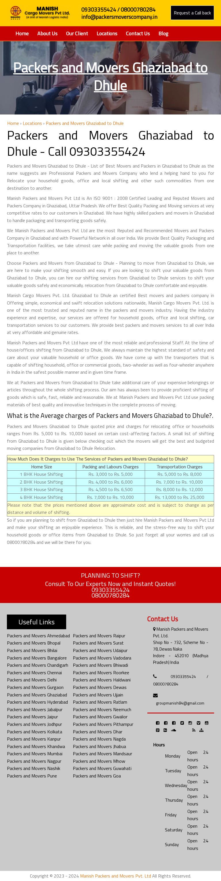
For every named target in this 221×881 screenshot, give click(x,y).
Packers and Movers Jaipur (32, 716)
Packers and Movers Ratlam (100, 701)
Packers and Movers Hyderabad (37, 701)
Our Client (77, 33)
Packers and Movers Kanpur (34, 738)
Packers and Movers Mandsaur (102, 753)
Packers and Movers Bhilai (32, 650)
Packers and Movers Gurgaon (35, 687)
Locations (107, 33)
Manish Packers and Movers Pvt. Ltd (115, 875)
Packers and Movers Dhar (97, 731)
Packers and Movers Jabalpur (34, 709)
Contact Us (138, 33)
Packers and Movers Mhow (99, 761)
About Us (47, 33)
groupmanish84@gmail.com (180, 703)
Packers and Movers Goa (97, 775)
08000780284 (110, 595)
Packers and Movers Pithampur (103, 724)
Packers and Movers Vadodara (102, 657)
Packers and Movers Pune (32, 775)
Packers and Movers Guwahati (102, 768)
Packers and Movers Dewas (100, 687)
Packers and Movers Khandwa (36, 746)
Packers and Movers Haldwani (102, 679)
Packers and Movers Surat (98, 642)
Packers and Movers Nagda (99, 738)
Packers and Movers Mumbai (34, 753)
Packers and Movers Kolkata (34, 731)
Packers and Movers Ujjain (98, 694)
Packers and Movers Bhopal (33, 642)
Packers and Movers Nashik (33, 768)
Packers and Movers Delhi (32, 679)
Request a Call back (192, 12)
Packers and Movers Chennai (34, 672)
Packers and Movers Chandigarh (37, 665)
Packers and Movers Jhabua (99, 746)
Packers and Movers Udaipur (100, 650)
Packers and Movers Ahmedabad (38, 635)
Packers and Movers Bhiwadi (100, 665)
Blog (163, 33)
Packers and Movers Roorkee (101, 672)
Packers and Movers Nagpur (34, 761)
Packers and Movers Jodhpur (34, 724)
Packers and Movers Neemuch (102, 709)
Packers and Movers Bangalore (37, 657)
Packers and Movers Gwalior (100, 716)
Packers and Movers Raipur (99, 635)
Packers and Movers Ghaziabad (37, 694)
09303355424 (110, 590)
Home (22, 33)
